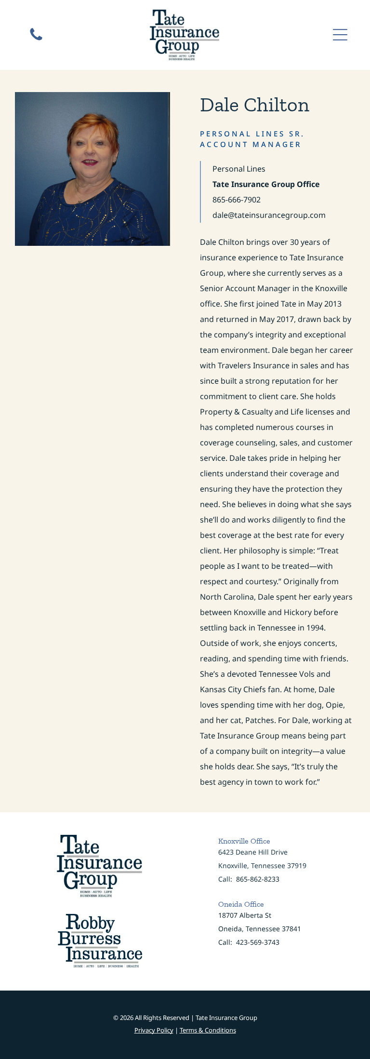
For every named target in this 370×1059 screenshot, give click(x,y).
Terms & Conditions (208, 1030)
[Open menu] (340, 34)
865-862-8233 (257, 879)
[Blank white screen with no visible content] (36, 39)
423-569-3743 (257, 942)
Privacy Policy (153, 1030)
